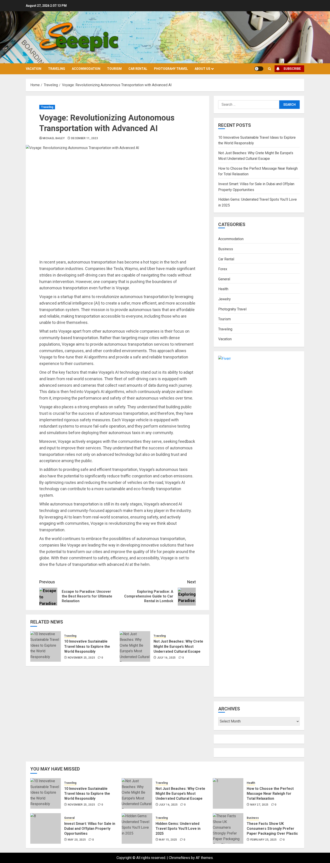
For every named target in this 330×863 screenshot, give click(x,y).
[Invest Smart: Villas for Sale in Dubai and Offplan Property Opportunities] (45, 828)
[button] (269, 68)
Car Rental (137, 68)
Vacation (33, 68)
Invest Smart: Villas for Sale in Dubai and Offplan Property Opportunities (89, 828)
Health (223, 289)
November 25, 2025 (81, 657)
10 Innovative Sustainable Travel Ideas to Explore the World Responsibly (87, 646)
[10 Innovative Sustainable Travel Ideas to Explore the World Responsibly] (45, 646)
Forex (222, 269)
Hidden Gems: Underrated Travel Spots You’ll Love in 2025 (178, 828)
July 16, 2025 (166, 657)
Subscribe (292, 68)
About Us (202, 68)
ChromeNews (179, 858)
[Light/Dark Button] (258, 68)
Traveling (56, 68)
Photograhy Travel (171, 68)
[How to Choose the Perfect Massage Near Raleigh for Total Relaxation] (228, 793)
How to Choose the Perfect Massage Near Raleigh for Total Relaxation (270, 793)
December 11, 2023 (84, 138)
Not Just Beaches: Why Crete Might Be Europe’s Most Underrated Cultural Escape (178, 646)
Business (225, 249)
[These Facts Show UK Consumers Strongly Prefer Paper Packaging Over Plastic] (228, 828)
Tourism (114, 68)
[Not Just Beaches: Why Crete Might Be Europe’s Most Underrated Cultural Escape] (135, 646)
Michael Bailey (54, 138)
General (224, 279)
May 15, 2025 (168, 839)
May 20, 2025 (77, 839)
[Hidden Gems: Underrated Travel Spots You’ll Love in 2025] (137, 828)
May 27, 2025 (259, 804)
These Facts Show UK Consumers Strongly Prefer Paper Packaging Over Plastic (272, 828)
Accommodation (86, 68)
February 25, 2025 (263, 839)
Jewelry (224, 299)
